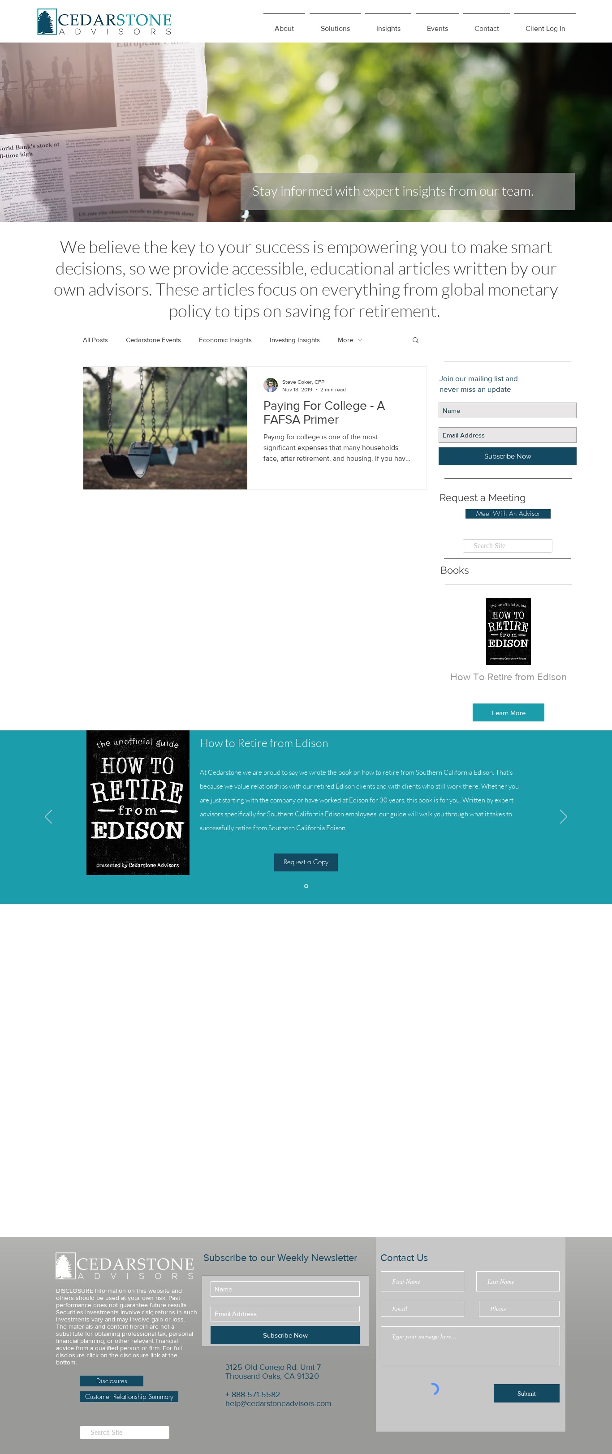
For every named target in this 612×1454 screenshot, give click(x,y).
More (345, 339)
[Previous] (48, 817)
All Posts (95, 339)
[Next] (563, 817)
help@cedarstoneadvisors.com (278, 1403)
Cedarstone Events (153, 339)
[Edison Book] (306, 886)
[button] (388, 24)
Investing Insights (295, 339)
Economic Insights (225, 339)
